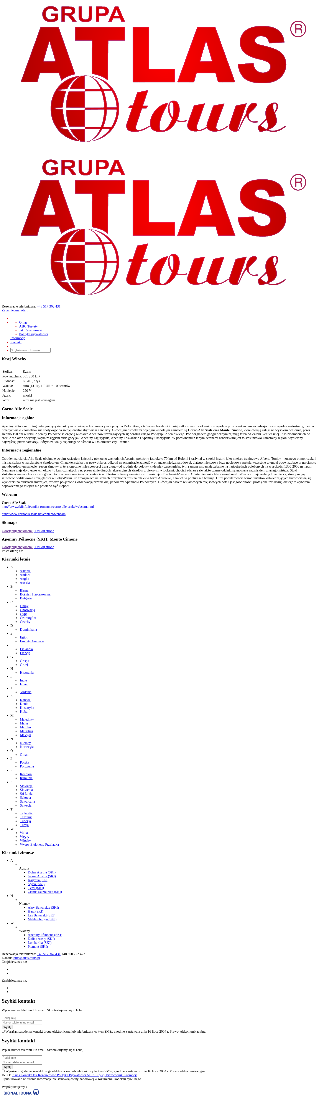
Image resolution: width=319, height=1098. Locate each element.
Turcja (24, 825)
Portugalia (27, 766)
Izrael (24, 684)
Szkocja (25, 797)
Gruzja (24, 664)
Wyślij (7, 1027)
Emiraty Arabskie (32, 641)
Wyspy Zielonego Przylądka (39, 844)
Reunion (26, 774)
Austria (25, 582)
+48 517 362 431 (49, 306)
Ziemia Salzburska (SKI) (45, 892)
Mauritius (26, 731)
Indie (23, 680)
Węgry (24, 836)
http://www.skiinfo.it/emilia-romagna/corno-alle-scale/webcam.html (48, 506)
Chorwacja (27, 610)
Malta (24, 723)
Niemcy (25, 743)
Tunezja (25, 821)
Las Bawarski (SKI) (41, 915)
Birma (24, 590)
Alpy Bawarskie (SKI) (43, 907)
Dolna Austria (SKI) (42, 872)
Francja (25, 653)
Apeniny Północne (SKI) (45, 935)
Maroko (25, 727)
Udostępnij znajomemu (17, 531)
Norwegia (27, 747)
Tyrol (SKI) (36, 888)
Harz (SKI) (35, 911)
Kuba (24, 711)
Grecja (24, 661)
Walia (24, 833)
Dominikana (28, 629)
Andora (25, 575)
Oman (24, 754)
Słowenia (26, 790)
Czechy (25, 621)
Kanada (25, 700)
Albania (25, 571)
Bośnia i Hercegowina (35, 594)
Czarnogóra (28, 618)
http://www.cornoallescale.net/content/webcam (34, 514)
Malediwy (27, 719)
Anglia (24, 578)
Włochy (25, 840)
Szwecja (25, 805)
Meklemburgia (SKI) (42, 919)
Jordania (25, 692)
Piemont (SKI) (38, 946)
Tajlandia (26, 813)
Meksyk (25, 735)
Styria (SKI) (36, 884)
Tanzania (26, 817)
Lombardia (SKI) (39, 942)
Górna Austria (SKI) (42, 876)
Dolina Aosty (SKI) (41, 939)
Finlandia (26, 649)
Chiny (24, 606)
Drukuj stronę (44, 531)
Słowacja (26, 786)
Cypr (23, 614)
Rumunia (26, 778)
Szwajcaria (27, 801)
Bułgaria (26, 598)
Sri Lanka (26, 793)
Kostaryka (27, 707)
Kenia (24, 704)
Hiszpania (27, 672)
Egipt (23, 637)
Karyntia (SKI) (38, 880)
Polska (24, 762)
